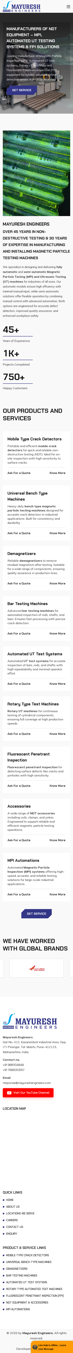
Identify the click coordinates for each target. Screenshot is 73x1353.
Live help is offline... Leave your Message (52, 1347)
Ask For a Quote (19, 473)
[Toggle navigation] (68, 6)
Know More (58, 473)
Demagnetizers (21, 553)
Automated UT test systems (34, 653)
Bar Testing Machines (27, 603)
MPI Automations (23, 860)
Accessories (19, 806)
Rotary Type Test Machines (33, 704)
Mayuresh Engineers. (38, 1333)
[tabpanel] (36, 63)
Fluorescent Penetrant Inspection (28, 757)
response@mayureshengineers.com (27, 1083)
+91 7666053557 (14, 1070)
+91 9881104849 (13, 1065)
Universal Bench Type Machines (27, 496)
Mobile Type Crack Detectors (34, 438)
